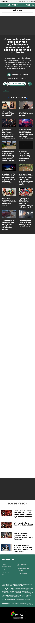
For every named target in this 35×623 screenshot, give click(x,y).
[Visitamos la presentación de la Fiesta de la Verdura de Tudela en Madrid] (9, 192)
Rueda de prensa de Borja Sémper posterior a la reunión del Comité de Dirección (23, 548)
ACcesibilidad (21, 576)
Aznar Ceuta (22, 1)
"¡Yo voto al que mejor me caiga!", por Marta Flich (8, 113)
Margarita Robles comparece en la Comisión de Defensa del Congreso (23, 536)
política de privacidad (24, 573)
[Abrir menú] (3, 5)
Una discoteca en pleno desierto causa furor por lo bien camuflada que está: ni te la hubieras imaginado (26, 133)
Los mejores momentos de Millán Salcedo (26, 113)
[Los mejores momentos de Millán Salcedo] (26, 105)
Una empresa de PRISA (17, 613)
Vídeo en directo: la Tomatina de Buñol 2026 (23, 524)
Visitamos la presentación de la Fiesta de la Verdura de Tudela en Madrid (9, 201)
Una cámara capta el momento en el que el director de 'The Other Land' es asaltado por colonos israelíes (8, 178)
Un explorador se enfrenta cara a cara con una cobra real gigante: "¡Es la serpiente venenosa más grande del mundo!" (26, 179)
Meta (10, 1)
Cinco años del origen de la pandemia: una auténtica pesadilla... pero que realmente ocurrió (26, 202)
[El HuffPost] (12, 5)
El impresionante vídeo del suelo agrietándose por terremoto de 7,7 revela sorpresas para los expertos (8, 156)
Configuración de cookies (23, 565)
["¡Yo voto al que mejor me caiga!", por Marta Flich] (9, 105)
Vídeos (17, 10)
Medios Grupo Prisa (17, 618)
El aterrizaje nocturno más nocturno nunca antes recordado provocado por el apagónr (25, 156)
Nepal (15, 1)
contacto (5, 569)
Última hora (28, 5)
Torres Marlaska (31, 1)
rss (3, 574)
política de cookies (23, 568)
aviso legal (21, 570)
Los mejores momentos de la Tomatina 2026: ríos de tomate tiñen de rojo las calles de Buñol (23, 514)
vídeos (6, 90)
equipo (4, 564)
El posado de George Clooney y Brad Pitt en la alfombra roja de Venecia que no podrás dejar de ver (8, 133)
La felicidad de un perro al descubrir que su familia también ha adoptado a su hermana (8, 225)
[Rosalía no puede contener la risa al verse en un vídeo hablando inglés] (26, 214)
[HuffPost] (8, 559)
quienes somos (6, 567)
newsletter (5, 572)
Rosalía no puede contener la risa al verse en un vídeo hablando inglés (25, 223)
